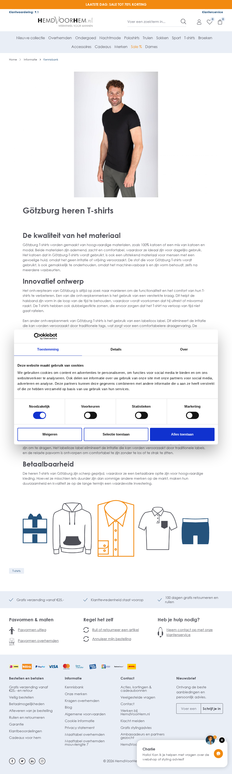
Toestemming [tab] (48, 349)
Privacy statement (79, 728)
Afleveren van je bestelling (31, 711)
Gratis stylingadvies (136, 728)
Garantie (16, 724)
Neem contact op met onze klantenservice (190, 632)
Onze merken (76, 694)
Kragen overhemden (82, 701)
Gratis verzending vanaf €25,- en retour (28, 688)
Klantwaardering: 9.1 (24, 12)
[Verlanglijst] (207, 21)
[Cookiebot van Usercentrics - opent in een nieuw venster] (37, 336)
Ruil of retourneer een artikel (115, 630)
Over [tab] (184, 349)
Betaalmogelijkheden (26, 704)
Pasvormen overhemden (38, 641)
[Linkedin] (32, 761)
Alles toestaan (182, 434)
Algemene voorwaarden (85, 714)
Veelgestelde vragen (138, 697)
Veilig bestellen (21, 697)
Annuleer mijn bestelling (111, 639)
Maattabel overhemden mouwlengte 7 (85, 742)
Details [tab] (116, 349)
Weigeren (49, 434)
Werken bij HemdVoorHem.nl (135, 712)
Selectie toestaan (116, 434)
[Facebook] (12, 761)
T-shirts (16, 571)
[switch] (90, 415)
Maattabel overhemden (85, 734)
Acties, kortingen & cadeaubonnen (136, 688)
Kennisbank (74, 687)
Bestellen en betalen (26, 678)
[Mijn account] (197, 21)
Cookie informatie (79, 721)
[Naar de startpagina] (65, 22)
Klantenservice (212, 12)
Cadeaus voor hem (25, 737)
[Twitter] (22, 761)
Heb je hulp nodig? (179, 619)
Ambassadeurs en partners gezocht (142, 736)
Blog (68, 707)
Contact (127, 678)
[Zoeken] (183, 21)
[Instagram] (42, 761)
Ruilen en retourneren (27, 717)
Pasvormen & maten (31, 619)
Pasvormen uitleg (32, 630)
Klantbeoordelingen (25, 731)
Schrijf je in (212, 708)
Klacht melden (133, 721)
